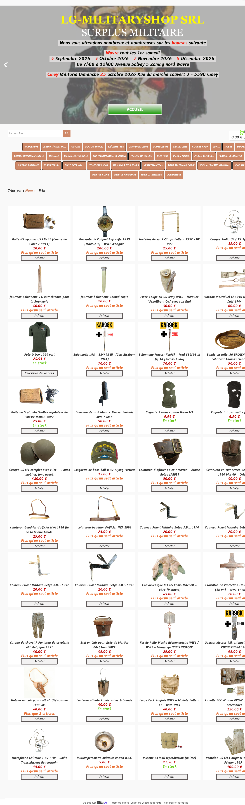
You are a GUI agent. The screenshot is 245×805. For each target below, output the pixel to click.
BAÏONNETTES (116, 146)
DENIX (216, 146)
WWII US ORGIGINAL (125, 174)
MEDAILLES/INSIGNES (76, 156)
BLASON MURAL (94, 146)
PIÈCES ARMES (181, 156)
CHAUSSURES (180, 146)
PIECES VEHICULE (204, 156)
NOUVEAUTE (31, 146)
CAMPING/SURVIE (138, 146)
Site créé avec (90, 803)
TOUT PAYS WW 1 (74, 165)
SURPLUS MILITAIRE (28, 165)
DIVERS (228, 146)
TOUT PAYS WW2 (98, 165)
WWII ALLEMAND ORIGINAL (214, 165)
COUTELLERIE (160, 146)
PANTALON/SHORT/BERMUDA (109, 156)
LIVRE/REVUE (174, 174)
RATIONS (75, 146)
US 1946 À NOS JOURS (126, 165)
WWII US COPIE (100, 174)
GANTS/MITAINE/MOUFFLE (29, 156)
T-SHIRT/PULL (52, 165)
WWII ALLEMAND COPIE (181, 165)
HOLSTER (54, 156)
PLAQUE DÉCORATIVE (230, 156)
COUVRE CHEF (200, 146)
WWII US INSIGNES (151, 174)
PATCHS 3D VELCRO (141, 156)
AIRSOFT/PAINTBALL (54, 146)
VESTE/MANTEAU (153, 165)
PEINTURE (162, 156)
